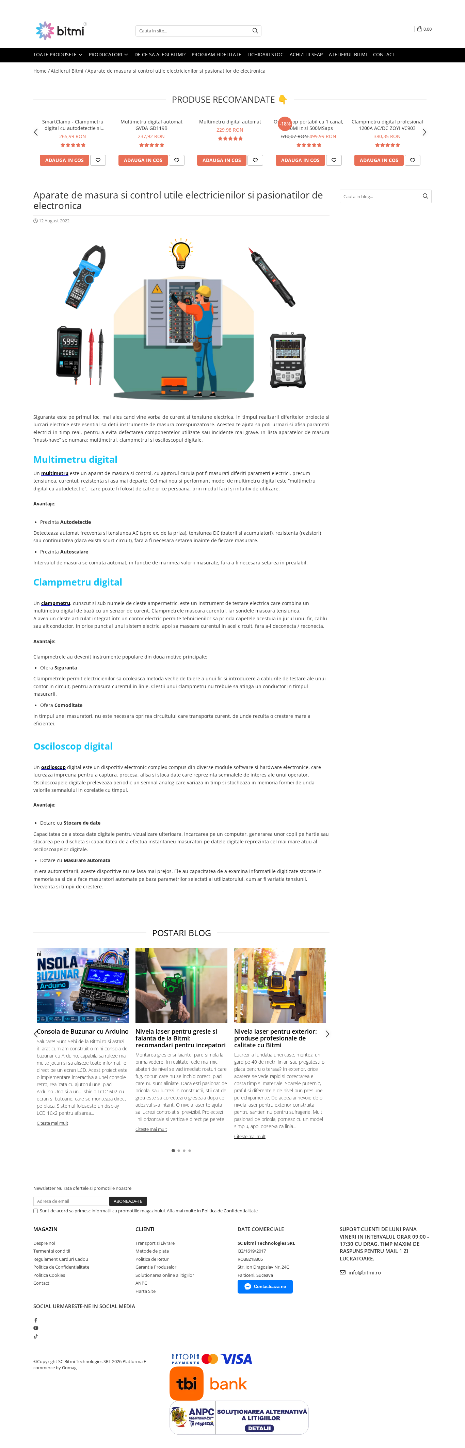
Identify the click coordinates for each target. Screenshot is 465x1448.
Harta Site (145, 1291)
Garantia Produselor (155, 1267)
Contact (384, 54)
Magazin (45, 1229)
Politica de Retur (152, 1259)
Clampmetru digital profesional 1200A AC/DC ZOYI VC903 (387, 124)
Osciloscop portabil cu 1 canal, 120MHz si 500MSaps (308, 124)
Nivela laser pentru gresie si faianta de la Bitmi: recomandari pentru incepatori (180, 1038)
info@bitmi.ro (364, 1272)
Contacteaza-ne (270, 1286)
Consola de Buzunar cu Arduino (83, 1031)
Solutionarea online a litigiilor (164, 1275)
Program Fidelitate (216, 54)
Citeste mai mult (52, 1123)
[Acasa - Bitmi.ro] (67, 31)
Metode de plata (152, 1251)
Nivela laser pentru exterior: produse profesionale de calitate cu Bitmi (275, 1038)
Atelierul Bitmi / (68, 71)
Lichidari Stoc (265, 54)
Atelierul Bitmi (348, 54)
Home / (41, 71)
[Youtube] (35, 1328)
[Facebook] (35, 1320)
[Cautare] (255, 30)
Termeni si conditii (51, 1251)
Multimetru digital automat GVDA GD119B (151, 124)
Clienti (145, 1229)
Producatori (106, 54)
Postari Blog (181, 933)
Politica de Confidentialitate (230, 1211)
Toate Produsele (55, 54)
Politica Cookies (49, 1275)
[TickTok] (35, 1336)
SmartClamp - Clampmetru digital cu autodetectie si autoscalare (72, 124)
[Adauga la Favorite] (98, 160)
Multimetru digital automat (230, 121)
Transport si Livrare (155, 1243)
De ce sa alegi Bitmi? (160, 54)
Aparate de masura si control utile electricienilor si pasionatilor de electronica (176, 71)
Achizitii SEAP (306, 54)
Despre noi (44, 1243)
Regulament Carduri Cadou (60, 1259)
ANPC (141, 1283)
